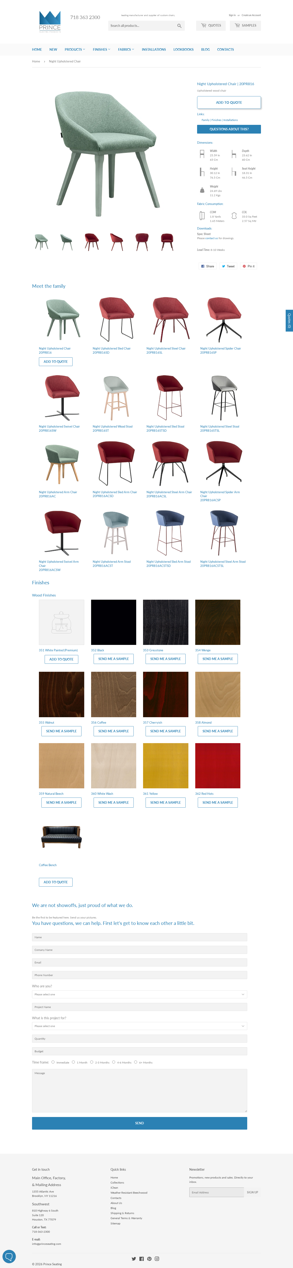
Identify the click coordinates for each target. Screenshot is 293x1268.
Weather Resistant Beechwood (129, 1192)
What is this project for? (49, 1018)
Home (37, 49)
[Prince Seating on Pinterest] (149, 1259)
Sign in (232, 15)
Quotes (214, 25)
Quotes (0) (289, 320)
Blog (205, 49)
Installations (154, 49)
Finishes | (217, 120)
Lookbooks (184, 49)
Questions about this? (229, 129)
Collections (117, 1182)
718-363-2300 (41, 1231)
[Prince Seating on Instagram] (157, 1259)
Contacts (225, 49)
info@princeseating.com (46, 1244)
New (53, 49)
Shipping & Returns (122, 1213)
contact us (211, 238)
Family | (206, 120)
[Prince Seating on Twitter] (134, 1259)
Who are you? (42, 986)
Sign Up (252, 1192)
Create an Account (251, 15)
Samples (248, 25)
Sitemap (115, 1223)
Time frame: (41, 1062)
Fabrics (125, 49)
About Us (116, 1203)
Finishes (100, 49)
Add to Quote (229, 102)
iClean (114, 1187)
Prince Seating (52, 1264)
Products (74, 49)
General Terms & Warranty (126, 1218)
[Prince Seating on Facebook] (141, 1259)
